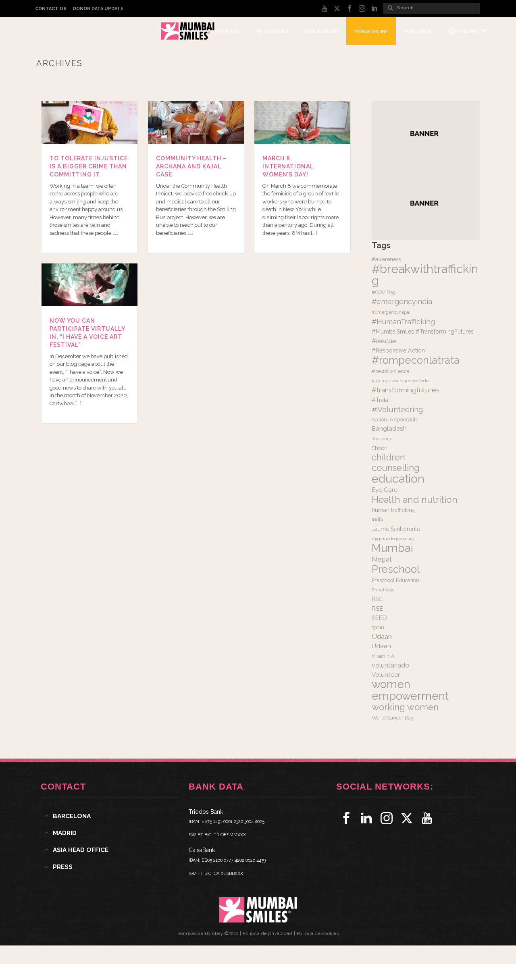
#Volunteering (397, 409)
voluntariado (390, 665)
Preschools (383, 589)
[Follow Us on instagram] (386, 818)
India (377, 519)
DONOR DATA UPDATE (98, 8)
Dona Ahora (419, 31)
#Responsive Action (398, 350)
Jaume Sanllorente (396, 529)
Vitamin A (383, 656)
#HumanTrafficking (403, 321)
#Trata (380, 400)
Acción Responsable (395, 420)
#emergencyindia (402, 301)
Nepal (381, 559)
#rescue (384, 341)
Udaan (382, 636)
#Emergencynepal (391, 312)
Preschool (396, 569)
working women (405, 707)
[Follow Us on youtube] (427, 818)
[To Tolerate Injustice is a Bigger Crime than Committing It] (89, 122)
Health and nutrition (415, 499)
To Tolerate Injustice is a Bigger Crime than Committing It (89, 166)
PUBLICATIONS (321, 31)
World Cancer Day (393, 718)
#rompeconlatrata (416, 360)
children (388, 457)
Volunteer (386, 674)
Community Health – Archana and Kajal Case (191, 166)
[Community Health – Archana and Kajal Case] (196, 122)
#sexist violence (390, 371)
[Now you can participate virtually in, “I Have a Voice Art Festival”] (89, 284)
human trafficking (394, 510)
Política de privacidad (267, 933)
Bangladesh (389, 428)
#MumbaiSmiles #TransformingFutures (423, 331)
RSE (377, 608)
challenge (382, 438)
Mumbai (392, 547)
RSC (377, 599)
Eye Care (384, 489)
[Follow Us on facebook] (346, 818)
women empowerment (410, 690)
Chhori (379, 448)
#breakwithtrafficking (425, 275)
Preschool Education (395, 580)
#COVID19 (383, 292)
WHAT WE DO (225, 31)
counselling (396, 467)
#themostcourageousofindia (401, 380)
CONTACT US (51, 8)
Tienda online (371, 31)
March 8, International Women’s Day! (288, 166)
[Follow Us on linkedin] (366, 818)
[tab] (110, 816)
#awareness (386, 259)
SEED (379, 618)
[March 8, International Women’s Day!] (302, 122)
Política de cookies (318, 933)
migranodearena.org (393, 538)
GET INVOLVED (272, 31)
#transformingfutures (405, 390)
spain (378, 627)
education (398, 478)
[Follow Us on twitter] (407, 818)
